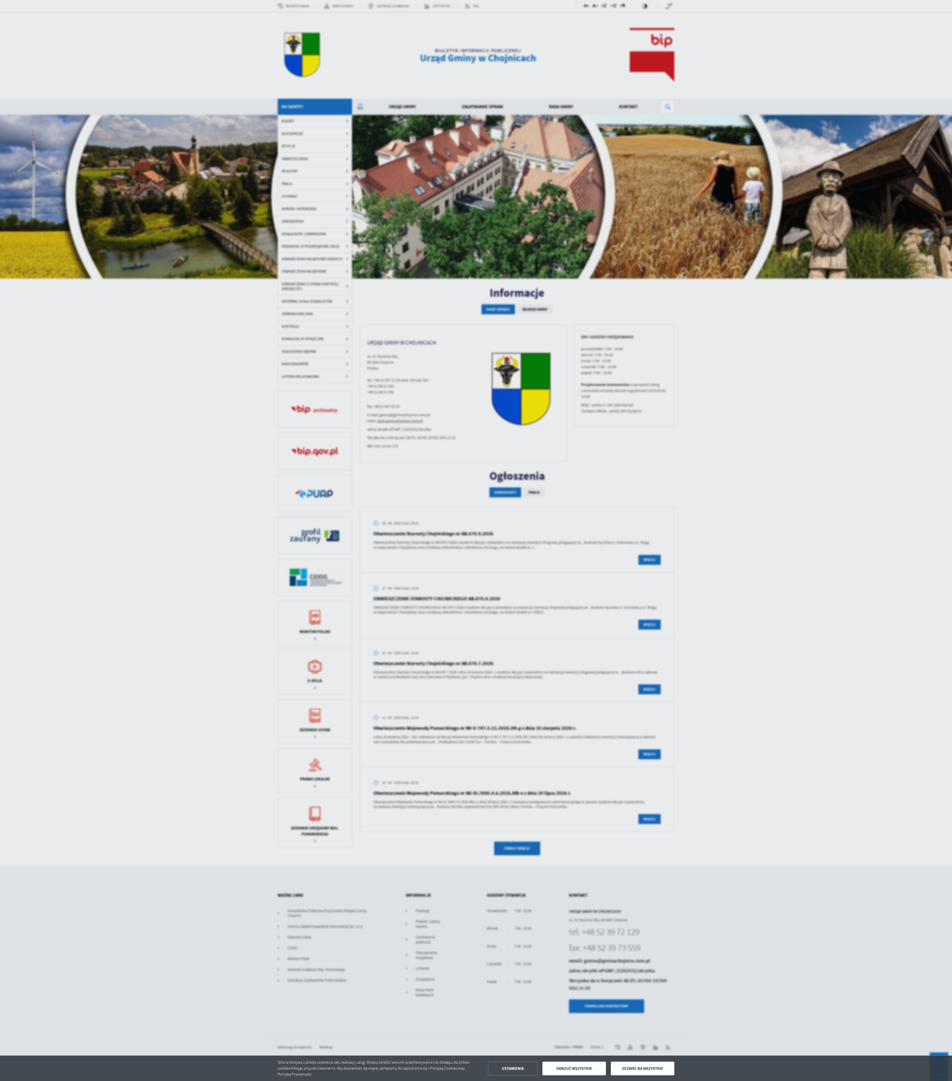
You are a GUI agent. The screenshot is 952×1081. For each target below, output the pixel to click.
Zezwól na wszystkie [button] (642, 1068)
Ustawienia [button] (513, 1068)
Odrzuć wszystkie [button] (574, 1068)
